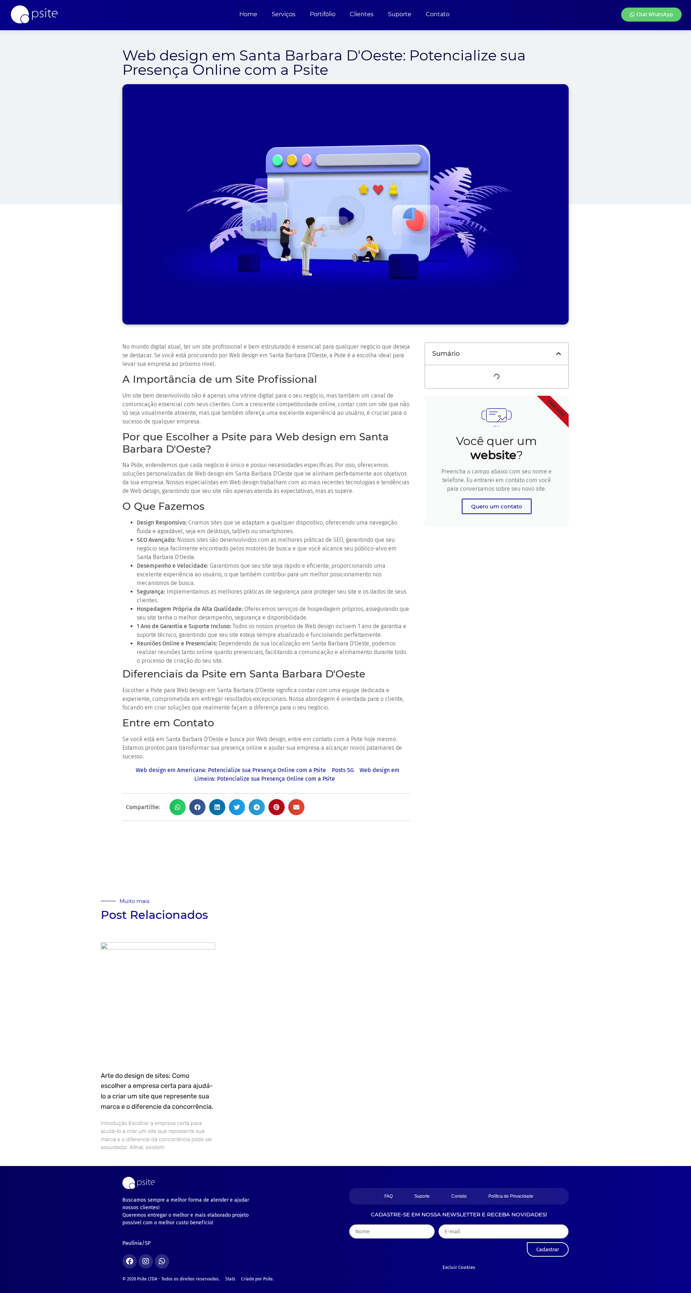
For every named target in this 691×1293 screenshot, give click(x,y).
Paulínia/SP (136, 1243)
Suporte (399, 14)
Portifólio (322, 14)
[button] (178, 807)
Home (248, 14)
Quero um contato (496, 506)
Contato (438, 14)
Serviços (283, 14)
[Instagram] (146, 1261)
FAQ (388, 1196)
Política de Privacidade (510, 1196)
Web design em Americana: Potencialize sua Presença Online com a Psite (231, 770)
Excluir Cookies (459, 1267)
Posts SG (343, 770)
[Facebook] (129, 1261)
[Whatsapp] (162, 1261)
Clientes (362, 14)
